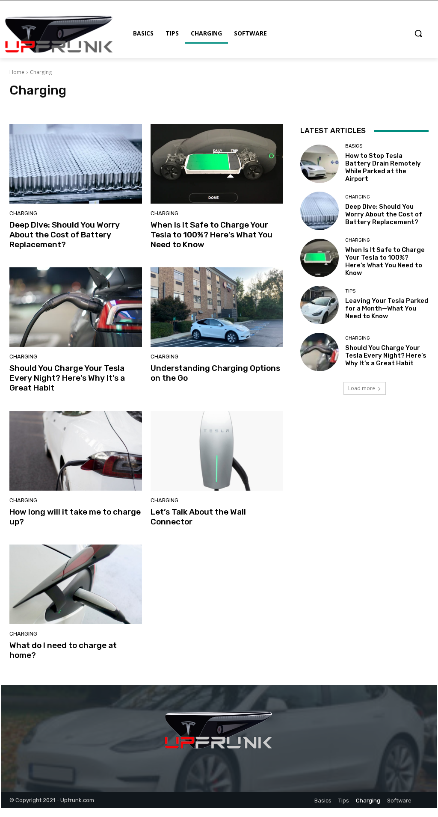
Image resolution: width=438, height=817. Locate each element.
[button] (418, 33)
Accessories (43, 106)
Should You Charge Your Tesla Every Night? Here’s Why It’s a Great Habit (67, 378)
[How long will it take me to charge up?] (75, 451)
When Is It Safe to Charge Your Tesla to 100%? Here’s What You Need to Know (211, 234)
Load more (361, 388)
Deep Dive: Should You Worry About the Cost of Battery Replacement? (64, 234)
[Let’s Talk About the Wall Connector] (217, 451)
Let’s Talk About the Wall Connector (198, 517)
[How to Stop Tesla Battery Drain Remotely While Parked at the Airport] (319, 164)
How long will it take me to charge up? (75, 517)
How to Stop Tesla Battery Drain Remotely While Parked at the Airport (383, 167)
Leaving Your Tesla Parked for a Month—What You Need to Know (387, 308)
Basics (73, 106)
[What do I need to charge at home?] (75, 584)
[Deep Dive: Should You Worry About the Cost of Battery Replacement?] (75, 164)
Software (149, 106)
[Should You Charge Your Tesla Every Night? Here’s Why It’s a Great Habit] (75, 307)
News (124, 106)
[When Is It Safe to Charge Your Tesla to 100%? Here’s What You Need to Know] (217, 164)
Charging (99, 106)
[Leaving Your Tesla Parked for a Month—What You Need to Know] (319, 305)
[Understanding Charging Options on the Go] (217, 307)
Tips (173, 106)
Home (16, 72)
